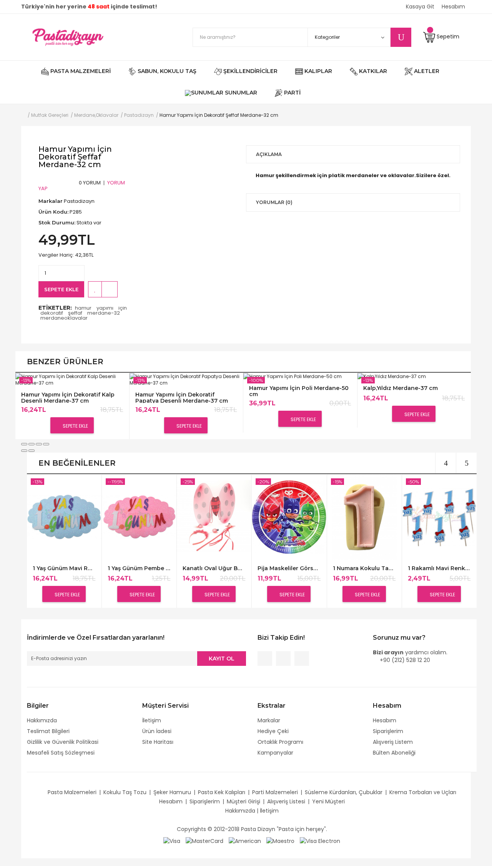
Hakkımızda (42, 720)
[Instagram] (301, 658)
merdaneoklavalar (64, 318)
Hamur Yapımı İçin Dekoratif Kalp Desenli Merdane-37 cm (68, 397)
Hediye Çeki (273, 731)
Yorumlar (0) (274, 202)
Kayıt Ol (221, 658)
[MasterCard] (204, 840)
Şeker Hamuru (172, 792)
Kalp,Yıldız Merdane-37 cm (400, 388)
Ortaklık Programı (280, 742)
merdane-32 (103, 313)
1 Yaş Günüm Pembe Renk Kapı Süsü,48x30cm (139, 568)
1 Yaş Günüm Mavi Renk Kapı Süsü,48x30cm (64, 568)
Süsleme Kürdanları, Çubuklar (343, 792)
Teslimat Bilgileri (48, 731)
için (122, 308)
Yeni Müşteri (328, 801)
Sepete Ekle (61, 289)
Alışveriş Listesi (286, 801)
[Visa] (171, 840)
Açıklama (269, 154)
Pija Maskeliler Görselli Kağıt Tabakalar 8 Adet (289, 568)
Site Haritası (157, 742)
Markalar (269, 720)
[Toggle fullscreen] (39, 444)
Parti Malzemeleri (275, 792)
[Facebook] (265, 658)
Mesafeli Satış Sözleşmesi (61, 753)
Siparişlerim (388, 731)
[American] (245, 840)
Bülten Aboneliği (394, 753)
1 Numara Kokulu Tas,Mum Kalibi (364, 568)
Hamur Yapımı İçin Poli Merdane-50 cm (299, 391)
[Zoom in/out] (46, 444)
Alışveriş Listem (393, 742)
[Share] (31, 444)
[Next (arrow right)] (31, 451)
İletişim (151, 720)
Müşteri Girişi (243, 801)
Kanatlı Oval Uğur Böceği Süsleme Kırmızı (214, 568)
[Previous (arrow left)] (24, 451)
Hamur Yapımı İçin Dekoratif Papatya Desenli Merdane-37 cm (181, 397)
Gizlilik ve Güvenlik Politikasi (62, 742)
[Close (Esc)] (24, 444)
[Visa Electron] (320, 840)
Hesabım (384, 720)
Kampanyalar (275, 753)
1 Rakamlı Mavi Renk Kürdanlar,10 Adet (439, 568)
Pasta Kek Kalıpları (221, 792)
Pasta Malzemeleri (72, 792)
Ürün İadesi (156, 731)
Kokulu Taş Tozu (124, 792)
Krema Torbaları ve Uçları (422, 792)
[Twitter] (283, 658)
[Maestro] (280, 840)
